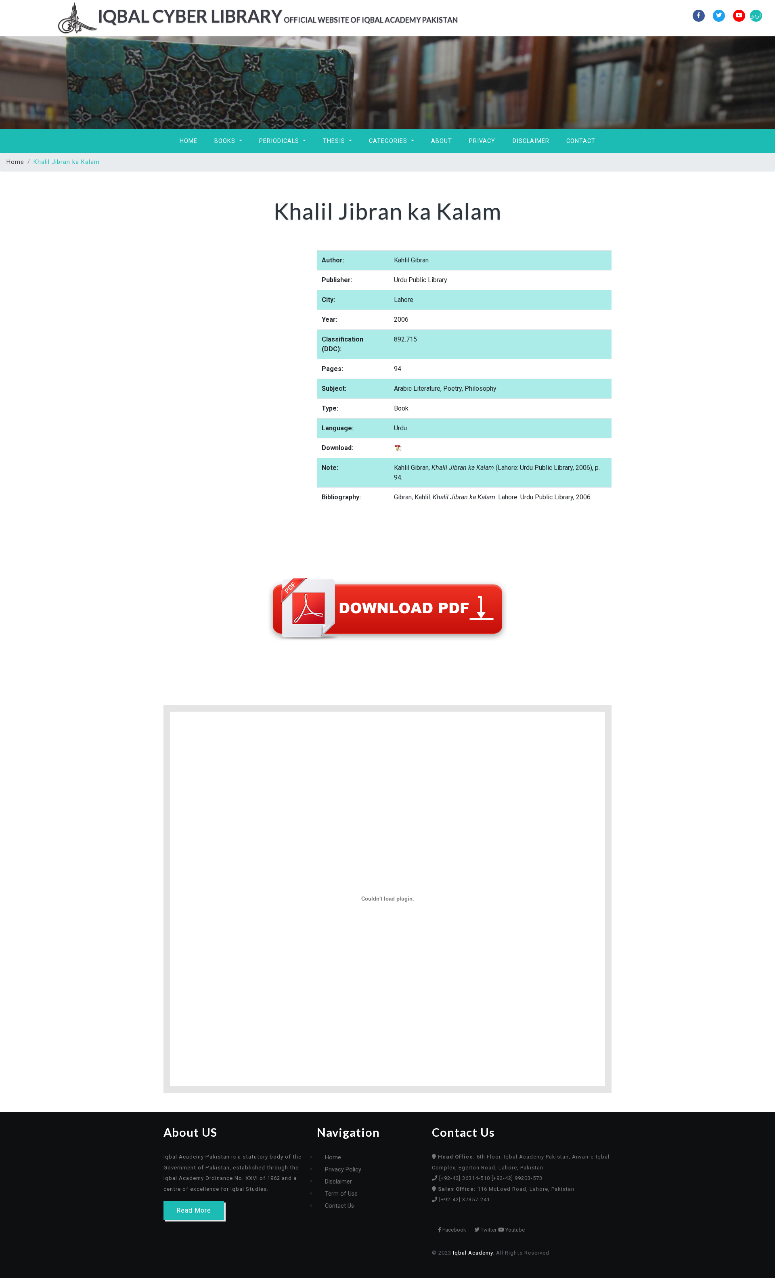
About (441, 141)
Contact (580, 141)
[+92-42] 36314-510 (465, 1178)
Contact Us (339, 1206)
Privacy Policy (343, 1169)
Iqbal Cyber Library (278, 15)
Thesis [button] (335, 141)
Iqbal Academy (473, 1253)
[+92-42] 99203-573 (517, 1178)
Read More (193, 1210)
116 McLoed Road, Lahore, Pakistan (506, 1189)
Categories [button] (389, 141)
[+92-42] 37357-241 (464, 1199)
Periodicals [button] (280, 141)
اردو (756, 15)
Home (188, 141)
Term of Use (341, 1193)
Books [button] (225, 141)
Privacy (482, 141)
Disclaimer (531, 141)
